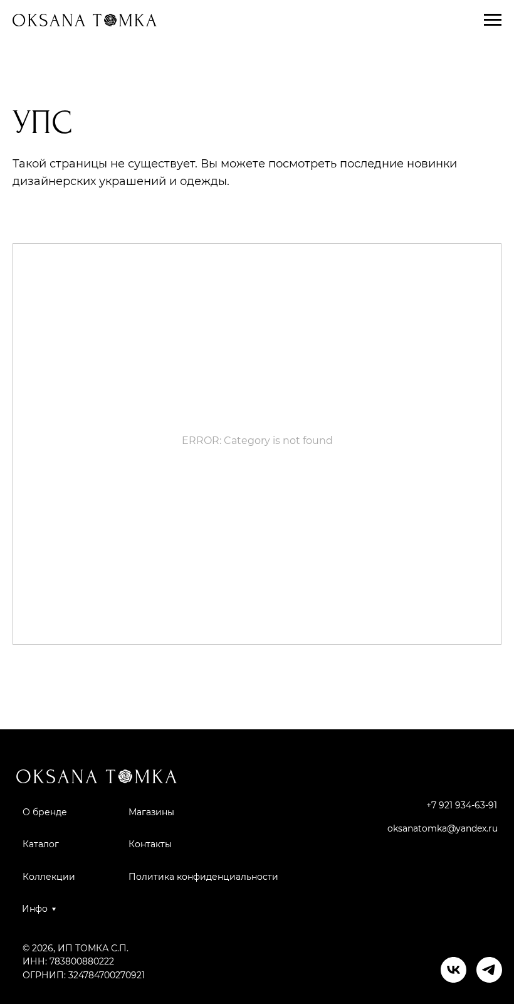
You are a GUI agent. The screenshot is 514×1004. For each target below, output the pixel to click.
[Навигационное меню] (492, 20)
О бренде (45, 812)
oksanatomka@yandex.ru (442, 828)
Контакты (150, 844)
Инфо (35, 908)
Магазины (151, 812)
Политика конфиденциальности (203, 876)
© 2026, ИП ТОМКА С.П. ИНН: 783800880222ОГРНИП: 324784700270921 (84, 962)
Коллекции (49, 876)
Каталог (41, 844)
